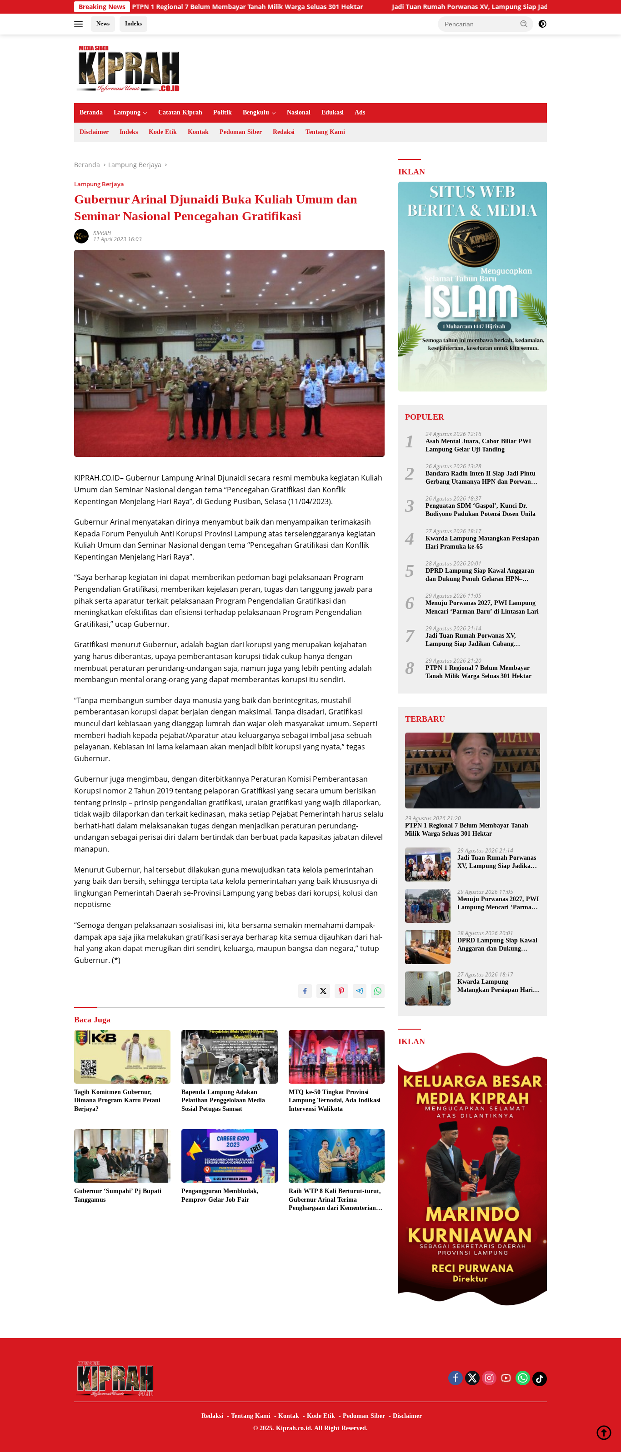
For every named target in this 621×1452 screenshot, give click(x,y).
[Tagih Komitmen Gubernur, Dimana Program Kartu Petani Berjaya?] (122, 1057)
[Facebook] (455, 1379)
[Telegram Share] (359, 991)
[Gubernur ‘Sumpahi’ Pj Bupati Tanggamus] (122, 1156)
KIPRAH (102, 233)
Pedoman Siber (241, 132)
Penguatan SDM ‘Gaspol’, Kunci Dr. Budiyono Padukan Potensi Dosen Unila (481, 509)
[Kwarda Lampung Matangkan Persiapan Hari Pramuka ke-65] (428, 988)
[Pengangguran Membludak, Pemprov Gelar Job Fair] (229, 1156)
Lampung (127, 112)
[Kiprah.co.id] (128, 68)
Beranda (91, 112)
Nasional (298, 112)
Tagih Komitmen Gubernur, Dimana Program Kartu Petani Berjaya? (117, 1100)
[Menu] (80, 24)
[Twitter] (472, 1379)
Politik (222, 112)
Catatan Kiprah (180, 112)
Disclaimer (94, 132)
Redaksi (284, 132)
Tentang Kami (325, 132)
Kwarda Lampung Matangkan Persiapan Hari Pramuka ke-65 (482, 542)
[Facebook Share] (305, 991)
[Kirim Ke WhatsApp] (378, 991)
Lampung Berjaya (99, 184)
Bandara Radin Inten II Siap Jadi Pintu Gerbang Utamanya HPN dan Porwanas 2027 (481, 478)
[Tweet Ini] (323, 991)
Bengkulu (256, 112)
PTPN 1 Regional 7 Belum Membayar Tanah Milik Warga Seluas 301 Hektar (181, 7)
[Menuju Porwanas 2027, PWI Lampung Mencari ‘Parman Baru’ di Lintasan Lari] (428, 906)
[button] (524, 23)
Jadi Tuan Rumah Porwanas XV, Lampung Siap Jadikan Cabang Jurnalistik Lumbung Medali (467, 7)
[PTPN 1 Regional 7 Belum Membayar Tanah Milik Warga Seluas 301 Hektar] (472, 770)
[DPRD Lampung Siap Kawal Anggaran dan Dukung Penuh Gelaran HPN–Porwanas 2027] (428, 947)
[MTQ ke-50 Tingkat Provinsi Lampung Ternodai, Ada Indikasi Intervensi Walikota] (337, 1057)
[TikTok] (539, 1379)
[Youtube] (506, 1379)
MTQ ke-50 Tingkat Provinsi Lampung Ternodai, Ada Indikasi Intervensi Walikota (335, 1100)
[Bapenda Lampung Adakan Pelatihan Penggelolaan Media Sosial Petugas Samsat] (229, 1057)
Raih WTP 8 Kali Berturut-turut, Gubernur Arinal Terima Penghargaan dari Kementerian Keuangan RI (335, 1200)
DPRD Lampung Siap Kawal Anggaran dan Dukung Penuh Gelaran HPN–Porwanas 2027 (480, 575)
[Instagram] (489, 1379)
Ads (360, 112)
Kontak (198, 132)
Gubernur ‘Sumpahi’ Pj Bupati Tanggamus (117, 1195)
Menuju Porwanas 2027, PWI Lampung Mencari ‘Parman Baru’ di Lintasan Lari (482, 607)
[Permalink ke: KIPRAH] (81, 235)
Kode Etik (163, 132)
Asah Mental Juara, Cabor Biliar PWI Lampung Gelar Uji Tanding (478, 445)
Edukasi (332, 112)
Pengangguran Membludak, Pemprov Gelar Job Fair (220, 1195)
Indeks (133, 23)
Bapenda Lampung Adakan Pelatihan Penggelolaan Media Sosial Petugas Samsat (223, 1100)
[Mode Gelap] (542, 24)
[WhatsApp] (523, 1379)
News (103, 23)
